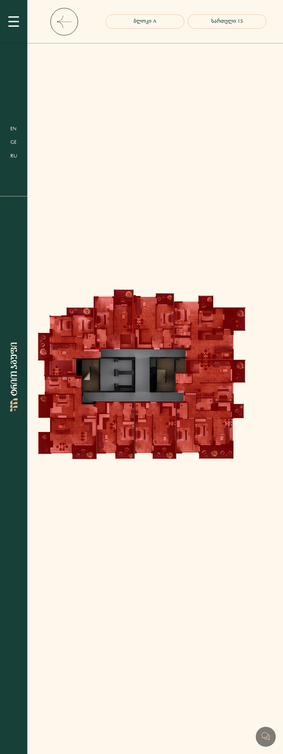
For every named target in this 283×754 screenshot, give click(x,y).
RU (13, 156)
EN (13, 129)
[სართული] (227, 21)
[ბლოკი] (145, 21)
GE (13, 142)
